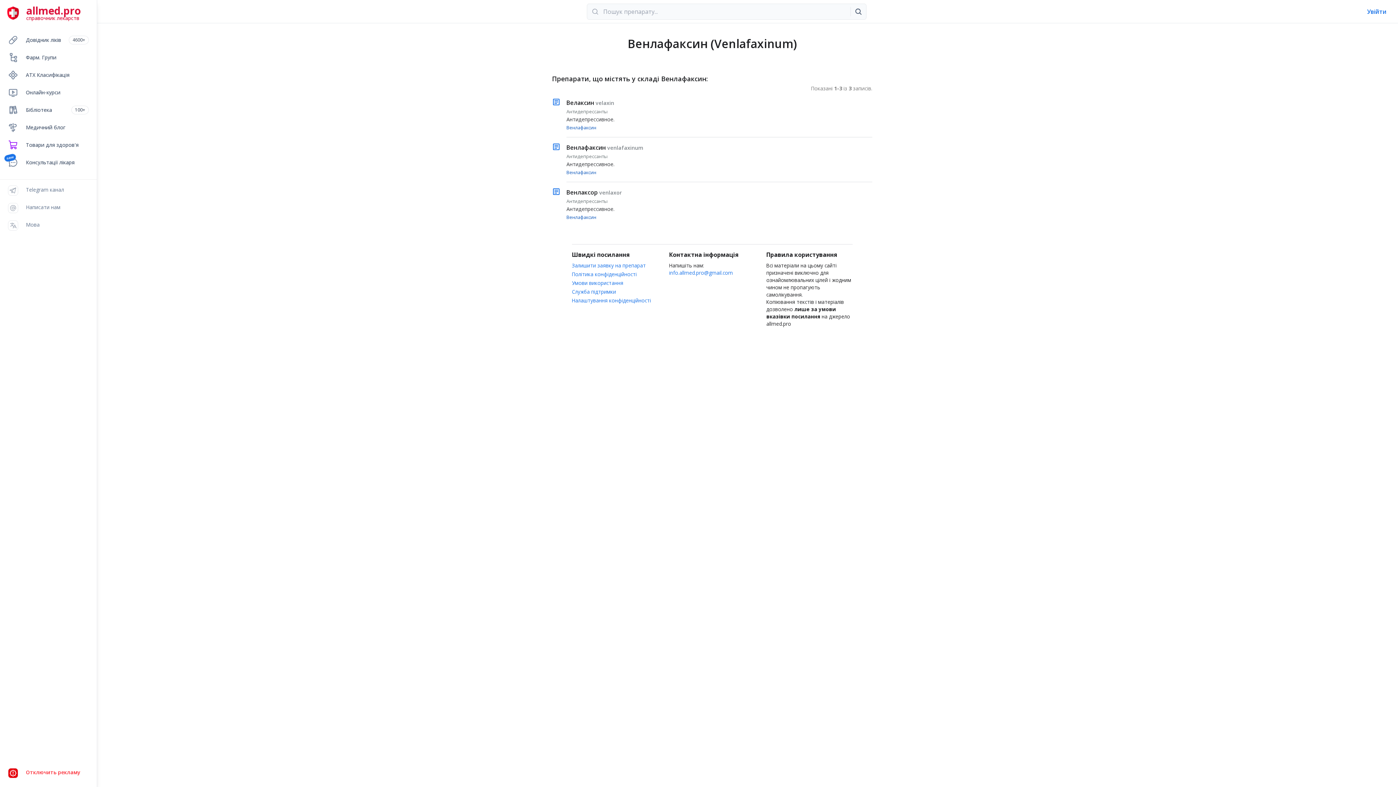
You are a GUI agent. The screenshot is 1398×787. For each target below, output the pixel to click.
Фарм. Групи (41, 57)
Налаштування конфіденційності (611, 300)
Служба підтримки (594, 291)
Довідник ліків (55, 39)
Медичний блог (46, 127)
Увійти (1376, 12)
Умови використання (597, 282)
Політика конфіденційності (604, 274)
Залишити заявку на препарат (609, 265)
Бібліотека (55, 109)
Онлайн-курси (43, 92)
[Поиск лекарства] (858, 11)
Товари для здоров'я (52, 144)
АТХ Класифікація (48, 74)
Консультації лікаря (50, 162)
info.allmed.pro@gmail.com (701, 272)
